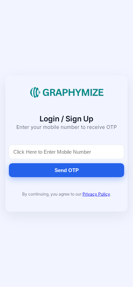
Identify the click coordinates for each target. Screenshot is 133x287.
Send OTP (67, 170)
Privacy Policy (96, 194)
